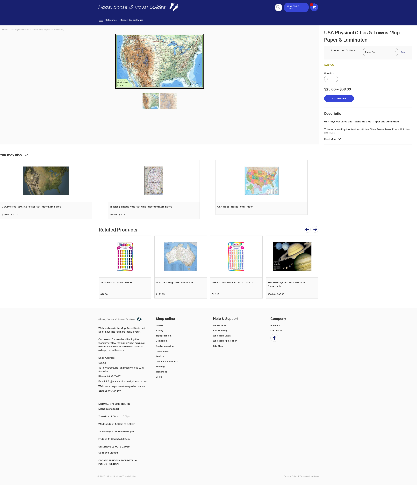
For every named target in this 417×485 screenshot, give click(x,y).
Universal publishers (167, 361)
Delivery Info (219, 325)
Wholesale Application (225, 340)
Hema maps (162, 351)
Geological (161, 340)
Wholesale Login (222, 335)
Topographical (164, 335)
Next (314, 267)
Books (159, 376)
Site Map (218, 345)
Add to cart (339, 98)
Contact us (276, 330)
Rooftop (160, 356)
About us (275, 325)
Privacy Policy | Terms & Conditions (301, 476)
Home (5, 29)
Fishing (159, 330)
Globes (159, 325)
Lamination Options (343, 50)
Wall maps (161, 371)
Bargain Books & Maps (132, 19)
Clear (403, 52)
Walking (160, 366)
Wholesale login (293, 7)
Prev (103, 267)
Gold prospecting (165, 345)
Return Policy (220, 330)
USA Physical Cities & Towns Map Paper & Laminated (36, 29)
